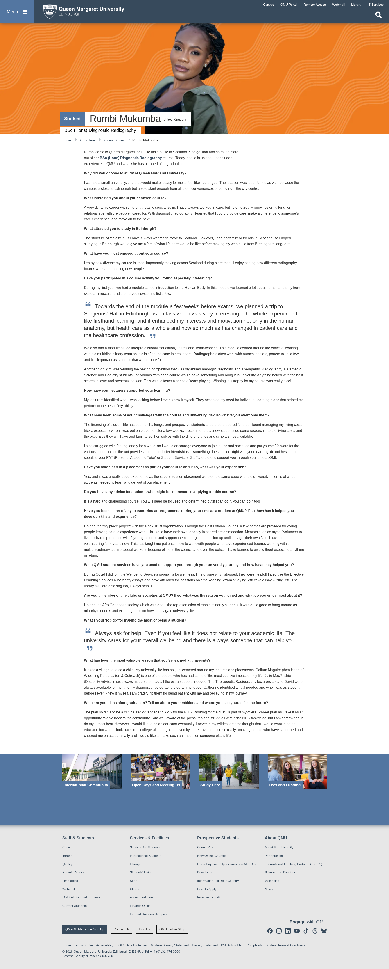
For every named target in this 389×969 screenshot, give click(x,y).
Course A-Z (205, 847)
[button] (17, 11)
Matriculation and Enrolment (82, 897)
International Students (145, 855)
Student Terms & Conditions (285, 945)
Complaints (254, 945)
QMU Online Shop (172, 929)
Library (135, 864)
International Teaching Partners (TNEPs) (293, 864)
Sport (134, 880)
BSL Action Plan (232, 945)
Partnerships (274, 855)
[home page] (81, 10)
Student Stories (114, 140)
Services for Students (145, 847)
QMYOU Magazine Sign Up (84, 929)
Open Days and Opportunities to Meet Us (226, 864)
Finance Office (140, 905)
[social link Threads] (315, 931)
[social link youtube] (297, 931)
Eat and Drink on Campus (148, 914)
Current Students (74, 905)
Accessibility (104, 945)
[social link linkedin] (288, 931)
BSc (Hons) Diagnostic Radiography (131, 158)
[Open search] (378, 15)
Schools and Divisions (280, 872)
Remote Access (73, 872)
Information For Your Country (218, 880)
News (269, 889)
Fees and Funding (210, 897)
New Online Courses (211, 855)
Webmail (68, 889)
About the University (279, 847)
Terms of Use (83, 945)
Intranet (67, 855)
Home (67, 140)
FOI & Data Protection (132, 945)
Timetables (70, 880)
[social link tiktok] (306, 931)
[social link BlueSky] (324, 931)
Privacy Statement (205, 945)
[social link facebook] (270, 931)
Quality (67, 864)
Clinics (134, 889)
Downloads (205, 872)
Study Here (87, 140)
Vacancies (272, 880)
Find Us (144, 929)
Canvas (67, 847)
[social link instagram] (279, 931)
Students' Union (141, 872)
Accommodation (141, 897)
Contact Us (121, 929)
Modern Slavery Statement (170, 945)
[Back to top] (383, 925)
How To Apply (206, 889)
